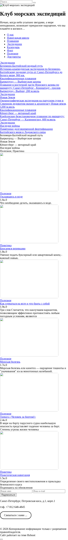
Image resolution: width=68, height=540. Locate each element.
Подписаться (8, 495)
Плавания (13, 40)
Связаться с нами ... (15, 515)
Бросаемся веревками (12, 248)
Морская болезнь (10, 361)
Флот (10, 50)
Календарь (13, 47)
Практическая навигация (15, 475)
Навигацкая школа (18, 37)
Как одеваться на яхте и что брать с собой (25, 303)
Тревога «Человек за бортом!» (18, 416)
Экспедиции (14, 44)
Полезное (12, 53)
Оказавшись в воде (11, 196)
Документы (14, 56)
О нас (10, 34)
